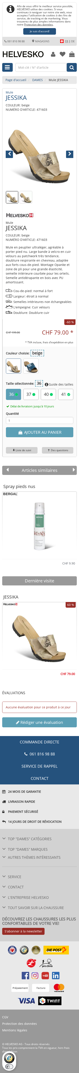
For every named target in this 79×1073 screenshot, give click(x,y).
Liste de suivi (23, 450)
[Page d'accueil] (23, 52)
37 (29, 394)
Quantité (12, 414)
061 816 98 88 (16, 41)
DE (73, 41)
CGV (5, 1017)
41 (64, 394)
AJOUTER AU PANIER (42, 432)
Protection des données (38, 24)
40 (47, 394)
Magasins (41, 41)
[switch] (9, 1066)
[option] (39, 523)
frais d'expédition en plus (58, 342)
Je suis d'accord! (39, 31)
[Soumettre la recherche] (72, 67)
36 (12, 394)
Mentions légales (14, 1030)
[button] (11, 153)
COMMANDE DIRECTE (39, 742)
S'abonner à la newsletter (23, 931)
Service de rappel (39, 766)
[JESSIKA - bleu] (30, 366)
